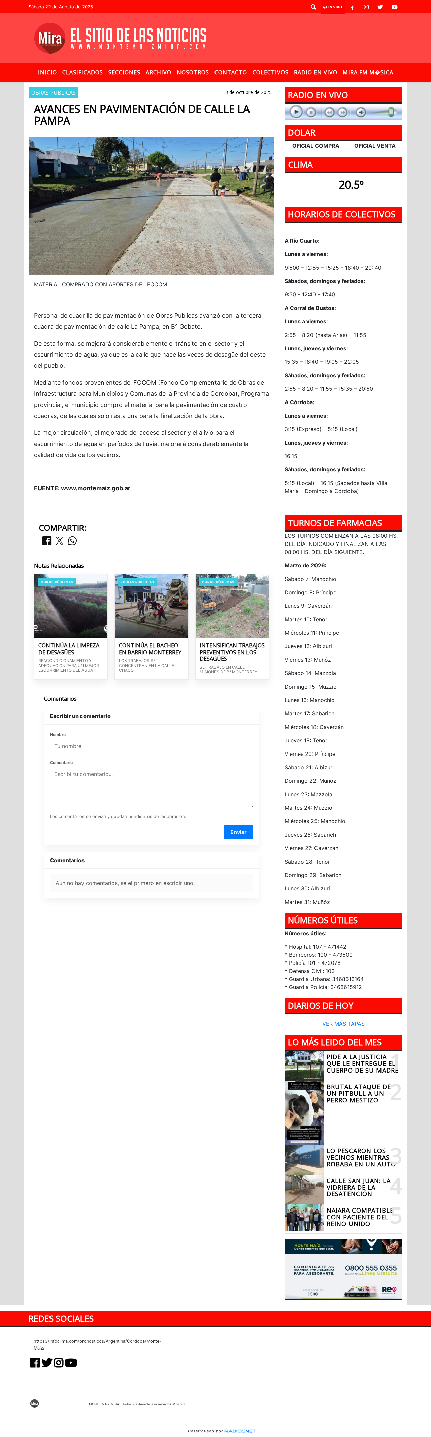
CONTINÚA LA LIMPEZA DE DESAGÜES (68, 649)
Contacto (230, 72)
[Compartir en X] (60, 541)
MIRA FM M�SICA (368, 72)
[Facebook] (352, 7)
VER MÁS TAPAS (343, 1024)
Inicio (47, 72)
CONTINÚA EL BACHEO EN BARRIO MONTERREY (150, 649)
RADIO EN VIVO (315, 72)
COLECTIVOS (271, 72)
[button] (313, 7)
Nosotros (193, 72)
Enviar (238, 832)
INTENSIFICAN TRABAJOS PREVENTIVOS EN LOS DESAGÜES (232, 652)
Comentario (61, 762)
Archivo (158, 72)
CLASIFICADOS (82, 72)
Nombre (58, 734)
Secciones (124, 72)
